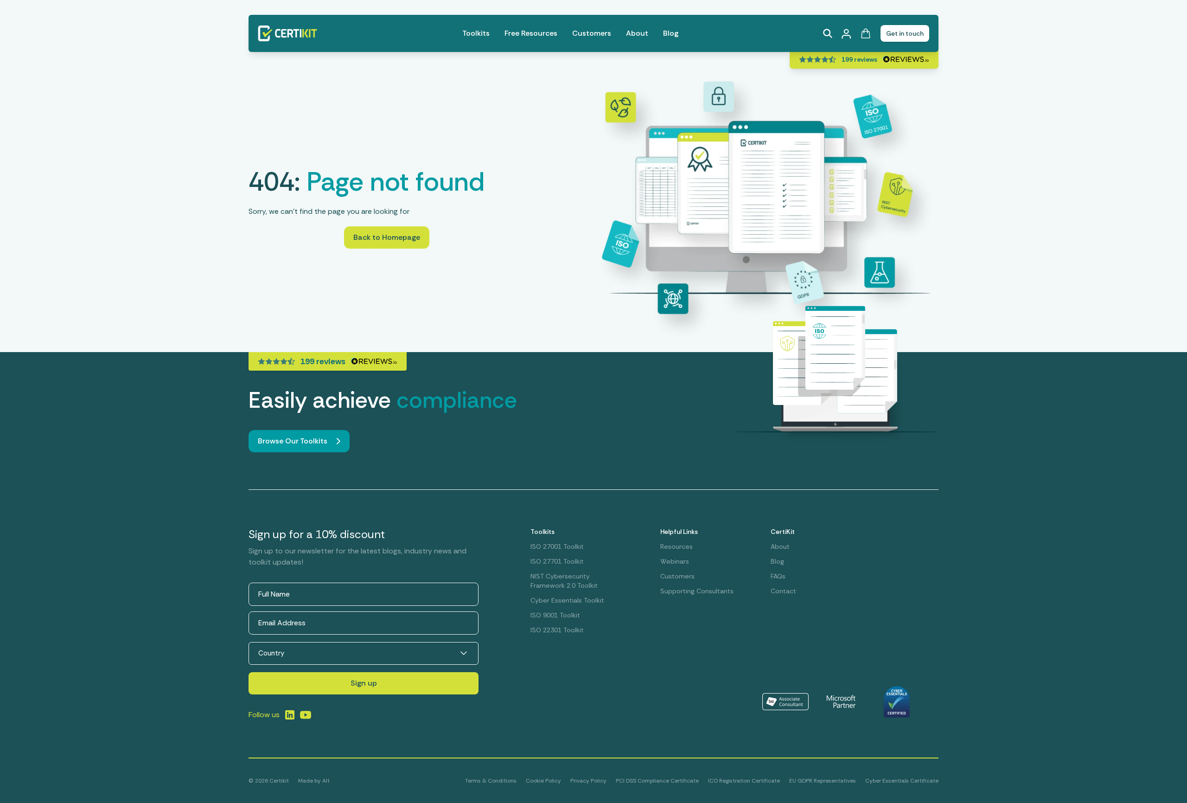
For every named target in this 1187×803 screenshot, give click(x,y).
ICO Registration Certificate (744, 780)
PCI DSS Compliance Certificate (657, 780)
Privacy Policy (588, 780)
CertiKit (783, 531)
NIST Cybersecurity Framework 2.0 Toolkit (564, 581)
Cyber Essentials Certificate (901, 780)
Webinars (674, 561)
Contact (783, 591)
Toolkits (476, 33)
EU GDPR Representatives (822, 780)
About (637, 33)
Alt (326, 780)
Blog (670, 33)
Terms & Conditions (491, 780)
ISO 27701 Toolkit (557, 561)
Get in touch (905, 33)
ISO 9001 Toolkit (555, 615)
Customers (591, 33)
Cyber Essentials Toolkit (567, 600)
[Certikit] (287, 33)
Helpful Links (679, 531)
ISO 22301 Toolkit (557, 630)
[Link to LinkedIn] (289, 714)
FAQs (778, 576)
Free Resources (530, 33)
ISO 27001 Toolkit (557, 546)
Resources (676, 546)
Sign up (364, 683)
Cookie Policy (543, 780)
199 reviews (859, 59)
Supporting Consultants (697, 591)
